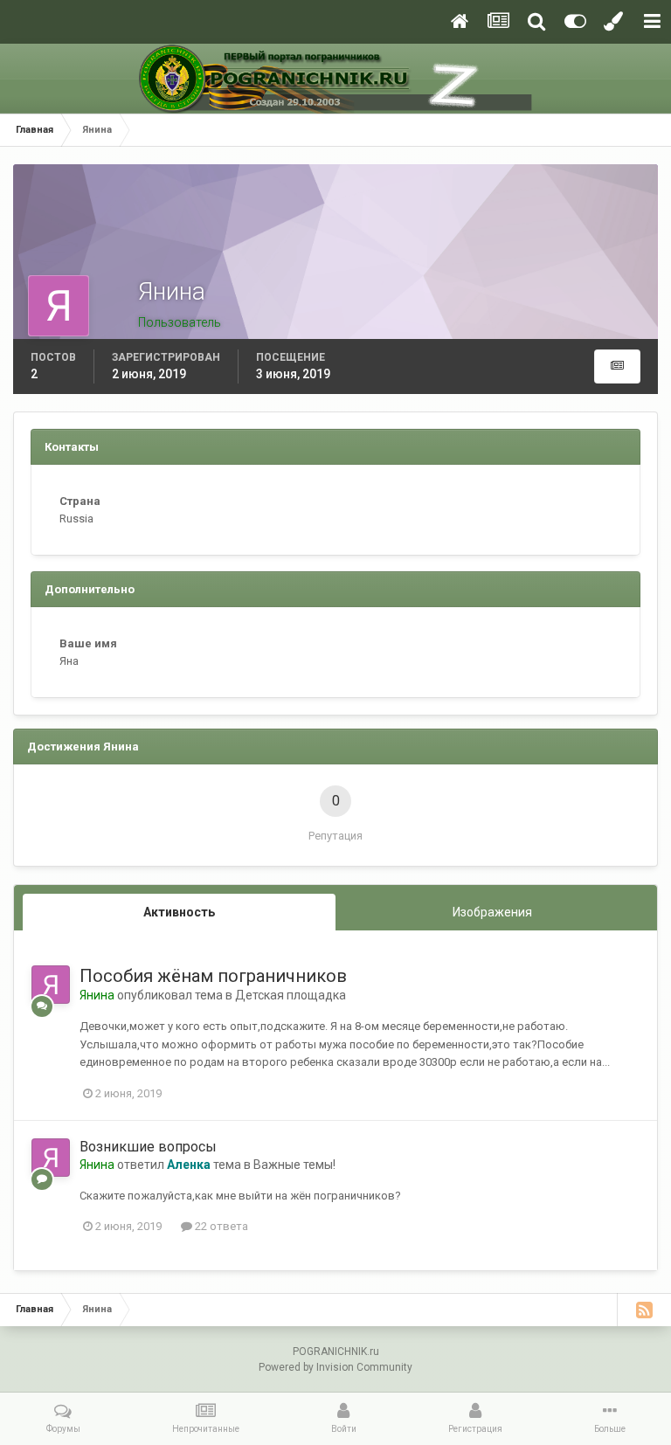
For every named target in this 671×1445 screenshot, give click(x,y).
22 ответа (220, 1226)
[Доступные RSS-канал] (644, 1309)
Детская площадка (290, 995)
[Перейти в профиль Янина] (50, 984)
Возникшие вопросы (148, 1146)
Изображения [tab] (492, 912)
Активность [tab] (179, 912)
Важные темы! (294, 1165)
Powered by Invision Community (335, 1367)
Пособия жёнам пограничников (213, 975)
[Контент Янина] (617, 366)
